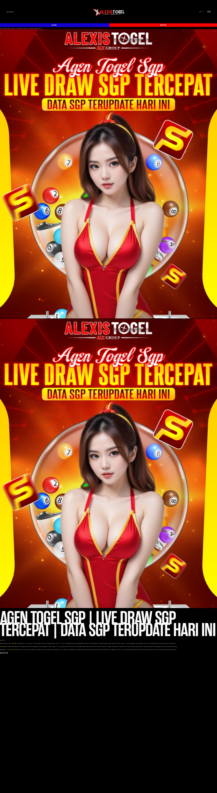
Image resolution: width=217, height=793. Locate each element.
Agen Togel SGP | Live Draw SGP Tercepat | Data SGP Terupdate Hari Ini (25, 28)
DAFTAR (163, 25)
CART (201, 11)
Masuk (209, 11)
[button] (4, 653)
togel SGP (14, 643)
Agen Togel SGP (10, 11)
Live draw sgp (3, 646)
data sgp (13, 649)
